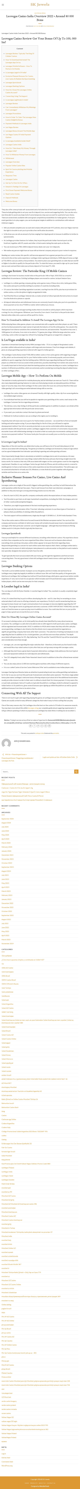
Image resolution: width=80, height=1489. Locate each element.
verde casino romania (9, 1409)
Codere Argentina (8, 1123)
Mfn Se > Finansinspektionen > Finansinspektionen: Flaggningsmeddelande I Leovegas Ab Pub (17, 757)
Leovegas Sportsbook (13, 82)
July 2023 (5, 875)
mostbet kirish (7, 1244)
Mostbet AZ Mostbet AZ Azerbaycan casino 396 (19, 1204)
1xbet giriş (5, 1047)
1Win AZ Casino (7, 968)
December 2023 (7, 855)
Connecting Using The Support (16, 96)
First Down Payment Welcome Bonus (19, 190)
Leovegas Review (12, 103)
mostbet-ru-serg (8, 1300)
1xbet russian (6, 1071)
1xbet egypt (6, 1043)
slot (3, 1389)
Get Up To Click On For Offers (16, 183)
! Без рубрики (7, 956)
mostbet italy (6, 1240)
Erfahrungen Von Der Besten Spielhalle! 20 (17, 1143)
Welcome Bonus (11, 201)
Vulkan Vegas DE (8, 1417)
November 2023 (7, 859)
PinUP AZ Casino (8, 1365)
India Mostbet (7, 1156)
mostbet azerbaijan (9, 1208)
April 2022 (5, 935)
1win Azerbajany (8, 972)
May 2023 (5, 883)
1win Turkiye (6, 988)
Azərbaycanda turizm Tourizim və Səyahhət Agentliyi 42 (22, 1091)
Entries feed (6, 1458)
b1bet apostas (7, 1095)
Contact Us (51, 1483)
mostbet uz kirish (8, 1288)
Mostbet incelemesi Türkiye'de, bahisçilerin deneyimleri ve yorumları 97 (27, 1232)
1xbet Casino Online (9, 1039)
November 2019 (7, 943)
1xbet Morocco (7, 1059)
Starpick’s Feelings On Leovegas (17, 187)
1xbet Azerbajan (8, 1016)
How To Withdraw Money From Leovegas (20, 155)
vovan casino (6, 1413)
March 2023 (6, 891)
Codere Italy (6, 1127)
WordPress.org (7, 1466)
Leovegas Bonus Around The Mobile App (20, 131)
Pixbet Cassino (7, 1373)
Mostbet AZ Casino (9, 1196)
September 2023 (8, 867)
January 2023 (6, 899)
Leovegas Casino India (13, 144)
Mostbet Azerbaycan (9, 1212)
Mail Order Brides (8, 1184)
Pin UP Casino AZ (8, 1337)
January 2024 (6, 851)
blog (3, 1111)
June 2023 (5, 879)
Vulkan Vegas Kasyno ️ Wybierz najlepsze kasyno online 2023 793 (25, 1425)
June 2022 (5, 927)
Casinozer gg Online (9, 1119)
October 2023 (7, 863)
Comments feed (7, 1462)
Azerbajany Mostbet (9, 1087)
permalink (56, 733)
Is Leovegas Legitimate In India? (17, 100)
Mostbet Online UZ (9, 1248)
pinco (4, 1357)
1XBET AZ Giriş (7, 1012)
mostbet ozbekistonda (10, 1256)
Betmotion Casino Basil (10, 1107)
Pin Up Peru (6, 1349)
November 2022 (7, 907)
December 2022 (7, 903)
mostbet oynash (7, 1252)
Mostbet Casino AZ (9, 1216)
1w (3, 964)
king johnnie (6, 1160)
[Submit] (76, 772)
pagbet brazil (6, 1308)
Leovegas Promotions (13, 113)
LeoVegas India (40, 13)
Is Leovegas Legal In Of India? (16, 72)
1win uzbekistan (7, 992)
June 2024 (5, 831)
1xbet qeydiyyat (7, 1063)
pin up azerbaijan (8, 1325)
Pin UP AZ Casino (8, 1317)
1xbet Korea (6, 1055)
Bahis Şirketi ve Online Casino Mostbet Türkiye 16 (20, 1099)
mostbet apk (6, 1188)
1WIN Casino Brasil (9, 980)
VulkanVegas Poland (9, 1437)
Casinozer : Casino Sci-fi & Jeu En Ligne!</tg (17, 788)
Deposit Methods (12, 198)
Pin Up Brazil (6, 1329)
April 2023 (5, 887)
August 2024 (6, 823)
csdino (4, 1135)
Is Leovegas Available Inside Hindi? (18, 141)
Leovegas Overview (13, 162)
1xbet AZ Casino (8, 1008)
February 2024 (7, 847)
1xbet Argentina (7, 1004)
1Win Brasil (6, 976)
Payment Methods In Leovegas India (18, 123)
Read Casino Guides (13, 194)
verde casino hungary (9, 1401)
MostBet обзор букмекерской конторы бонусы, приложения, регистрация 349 (31, 1296)
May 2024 (5, 835)
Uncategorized (7, 1393)
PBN (3, 1313)
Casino (4, 1115)
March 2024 (6, 843)
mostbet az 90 (7, 1192)
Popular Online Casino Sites (15, 165)
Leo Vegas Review (12, 127)
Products (34, 1483)
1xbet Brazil (6, 1031)
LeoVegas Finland (8, 1168)
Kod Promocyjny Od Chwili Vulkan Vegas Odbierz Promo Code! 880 (26, 1164)
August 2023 (6, 871)
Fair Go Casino (7, 1147)
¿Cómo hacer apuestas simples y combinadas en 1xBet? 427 (23, 960)
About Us (42, 1483)
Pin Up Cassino (7, 1341)
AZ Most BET (7, 1083)
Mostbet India (7, 1236)
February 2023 (7, 895)
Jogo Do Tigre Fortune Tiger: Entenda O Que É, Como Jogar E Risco (26, 792)
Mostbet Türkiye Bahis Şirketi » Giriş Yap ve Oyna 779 (21, 1272)
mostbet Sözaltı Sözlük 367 (11, 1264)
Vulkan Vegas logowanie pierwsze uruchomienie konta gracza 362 (25, 1429)
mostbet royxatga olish (10, 1260)
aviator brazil (6, 1075)
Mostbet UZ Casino (9, 1280)
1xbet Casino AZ (8, 1035)
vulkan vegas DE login (9, 1421)
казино (4, 1441)
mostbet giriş (6, 1224)
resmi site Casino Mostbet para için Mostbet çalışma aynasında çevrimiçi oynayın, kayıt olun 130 (36, 1381)
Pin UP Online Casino (9, 1345)
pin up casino (6, 1333)
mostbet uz (6, 1276)
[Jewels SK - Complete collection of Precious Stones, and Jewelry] (40, 4)
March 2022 (6, 939)
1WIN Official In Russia (10, 984)
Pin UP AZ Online (8, 1321)
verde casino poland (9, 1405)
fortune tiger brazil (8, 1152)
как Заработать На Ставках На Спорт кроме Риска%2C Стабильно (27, 800)
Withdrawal (10, 158)
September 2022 (8, 915)
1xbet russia (6, 1067)
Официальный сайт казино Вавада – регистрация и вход (23, 784)
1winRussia (6, 996)
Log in (4, 1454)
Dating (4, 1139)
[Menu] (3, 4)
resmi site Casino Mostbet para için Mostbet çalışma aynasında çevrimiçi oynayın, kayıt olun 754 (36, 1385)
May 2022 (5, 931)
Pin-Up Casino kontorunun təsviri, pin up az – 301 (19, 1353)
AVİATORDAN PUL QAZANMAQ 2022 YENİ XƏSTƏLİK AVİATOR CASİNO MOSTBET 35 (34, 1079)
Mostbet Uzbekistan (9, 1292)
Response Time (11, 175)
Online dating (6, 1305)
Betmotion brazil (8, 1103)
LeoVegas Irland (7, 1176)
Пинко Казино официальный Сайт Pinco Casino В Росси (22, 796)
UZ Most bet (6, 1397)
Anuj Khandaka (48, 26)
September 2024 (8, 819)
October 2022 (7, 911)
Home (27, 1483)
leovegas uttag (33, 708)
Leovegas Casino (12, 179)
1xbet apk (5, 1000)
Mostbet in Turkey (8, 1228)
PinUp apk (5, 1361)
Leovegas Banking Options (15, 86)
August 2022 (6, 919)
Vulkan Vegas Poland (9, 1433)
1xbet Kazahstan (8, 1051)
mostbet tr (5, 1268)
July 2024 (5, 827)
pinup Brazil (6, 1369)
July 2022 (5, 923)
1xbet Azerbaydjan (8, 1027)
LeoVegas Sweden (8, 1180)
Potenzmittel (6, 1377)
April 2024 (5, 839)
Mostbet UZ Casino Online (11, 1284)
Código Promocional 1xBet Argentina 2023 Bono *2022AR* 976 (25, 1131)
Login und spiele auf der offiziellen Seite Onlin (59, 757)
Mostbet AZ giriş (8, 1200)
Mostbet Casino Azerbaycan (12, 1220)
